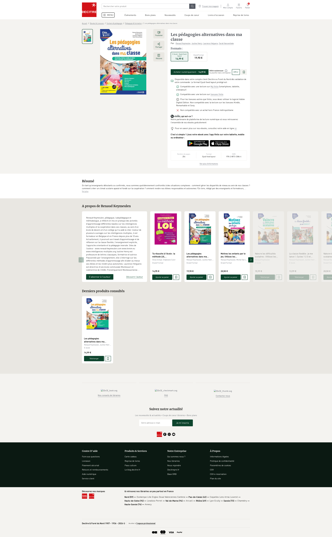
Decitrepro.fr (173, 469)
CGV (212, 469)
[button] (166, 187)
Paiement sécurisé (90, 465)
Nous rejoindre (174, 465)
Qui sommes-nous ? (176, 456)
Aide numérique (89, 474)
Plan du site (215, 478)
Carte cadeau (131, 456)
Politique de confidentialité (222, 461)
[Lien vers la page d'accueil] (89, 9)
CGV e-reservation (218, 474)
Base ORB (172, 474)
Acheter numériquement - (190, 72)
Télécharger (265, 277)
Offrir (235, 72)
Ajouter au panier (162, 277)
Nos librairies (173, 461)
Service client (88, 478)
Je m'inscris (182, 422)
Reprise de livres (132, 461)
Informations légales (219, 456)
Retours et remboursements (95, 469)
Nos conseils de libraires (109, 395)
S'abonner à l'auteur (99, 276)
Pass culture (130, 465)
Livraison (86, 461)
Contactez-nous (223, 395)
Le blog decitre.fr (132, 469)
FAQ (166, 395)
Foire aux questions (91, 456)
